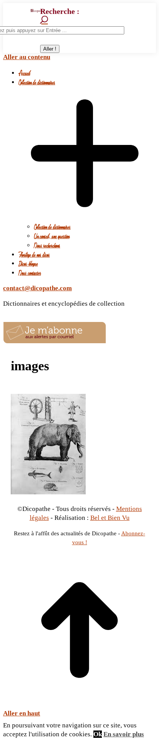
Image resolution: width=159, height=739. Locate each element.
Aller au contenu (26, 57)
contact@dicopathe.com (37, 288)
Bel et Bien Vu (110, 517)
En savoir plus (123, 734)
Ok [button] (97, 734)
